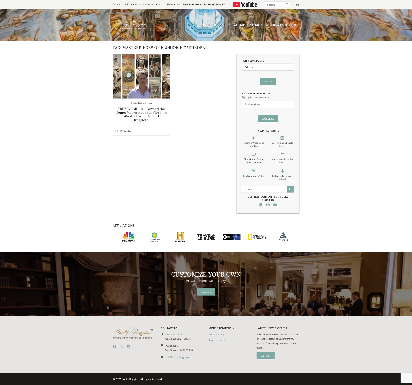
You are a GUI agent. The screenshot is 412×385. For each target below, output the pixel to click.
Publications (131, 4)
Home (194, 24)
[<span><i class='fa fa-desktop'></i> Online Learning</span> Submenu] (260, 24)
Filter (268, 81)
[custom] (260, 204)
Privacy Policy (216, 334)
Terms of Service (218, 339)
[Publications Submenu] (138, 4)
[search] (287, 4)
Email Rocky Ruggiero (176, 357)
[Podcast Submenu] (152, 4)
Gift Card (117, 4)
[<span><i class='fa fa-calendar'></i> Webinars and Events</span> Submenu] (297, 24)
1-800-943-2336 (173, 334)
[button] (114, 237)
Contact (160, 4)
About (206, 24)
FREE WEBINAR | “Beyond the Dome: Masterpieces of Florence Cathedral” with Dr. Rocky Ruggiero (141, 114)
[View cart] (297, 4)
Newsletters (173, 4)
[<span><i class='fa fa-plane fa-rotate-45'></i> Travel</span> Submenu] (228, 24)
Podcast (146, 4)
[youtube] (275, 204)
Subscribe (268, 118)
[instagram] (268, 204)
